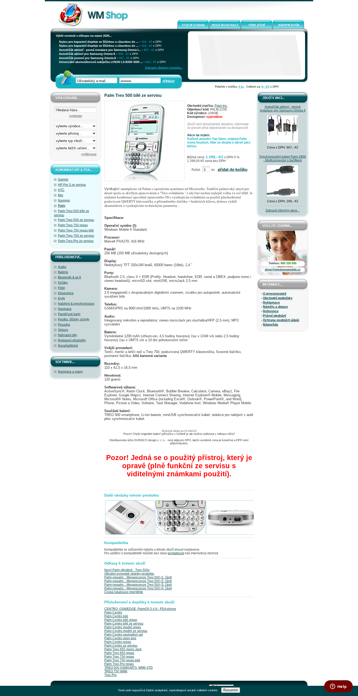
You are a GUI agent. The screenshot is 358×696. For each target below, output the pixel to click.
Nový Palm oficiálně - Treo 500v (127, 570)
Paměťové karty (69, 314)
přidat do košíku (232, 169)
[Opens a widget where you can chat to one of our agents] (338, 686)
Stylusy (63, 330)
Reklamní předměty (72, 340)
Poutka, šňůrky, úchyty (73, 319)
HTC (61, 190)
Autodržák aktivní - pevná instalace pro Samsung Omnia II (282, 108)
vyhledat (75, 116)
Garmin (63, 179)
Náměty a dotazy (275, 307)
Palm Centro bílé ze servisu (123, 623)
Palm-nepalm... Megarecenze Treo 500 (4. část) (138, 588)
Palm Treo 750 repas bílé (76, 230)
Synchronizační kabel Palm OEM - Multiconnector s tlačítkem (282, 158)
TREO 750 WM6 (115, 671)
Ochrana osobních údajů (281, 320)
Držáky (63, 282)
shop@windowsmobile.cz (283, 269)
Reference (271, 311)
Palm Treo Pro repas (119, 664)
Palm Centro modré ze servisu (125, 631)
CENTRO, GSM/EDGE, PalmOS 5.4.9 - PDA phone (140, 609)
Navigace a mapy (70, 371)
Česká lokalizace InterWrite (123, 592)
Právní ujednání (274, 316)
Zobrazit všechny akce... (282, 210)
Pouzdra (64, 324)
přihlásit (168, 81)
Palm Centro (113, 612)
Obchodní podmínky (277, 298)
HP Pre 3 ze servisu (72, 185)
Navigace (65, 309)
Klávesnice (66, 293)
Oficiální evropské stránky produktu (129, 574)
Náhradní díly (67, 335)
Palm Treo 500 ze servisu (76, 220)
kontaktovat (176, 553)
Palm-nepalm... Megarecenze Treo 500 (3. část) (138, 585)
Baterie (63, 272)
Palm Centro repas (117, 642)
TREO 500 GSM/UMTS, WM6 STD (128, 667)
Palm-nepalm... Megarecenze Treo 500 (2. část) (138, 581)
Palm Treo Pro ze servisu (76, 241)
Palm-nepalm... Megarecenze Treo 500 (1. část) (138, 577)
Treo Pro (110, 675)
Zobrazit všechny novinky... (164, 67)
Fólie (61, 288)
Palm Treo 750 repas (73, 225)
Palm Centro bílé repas (120, 620)
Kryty (61, 298)
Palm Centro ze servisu (120, 645)
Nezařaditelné (68, 345)
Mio (60, 195)
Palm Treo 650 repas (119, 653)
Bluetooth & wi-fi (69, 277)
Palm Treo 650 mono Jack (123, 649)
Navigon (64, 200)
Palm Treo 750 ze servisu (76, 236)
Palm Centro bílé (116, 616)
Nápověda (270, 324)
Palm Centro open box (120, 638)
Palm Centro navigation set (123, 634)
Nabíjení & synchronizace (76, 303)
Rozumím (230, 690)
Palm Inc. (221, 106)
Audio (62, 267)
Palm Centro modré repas (122, 627)
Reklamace (271, 302)
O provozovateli (274, 294)
